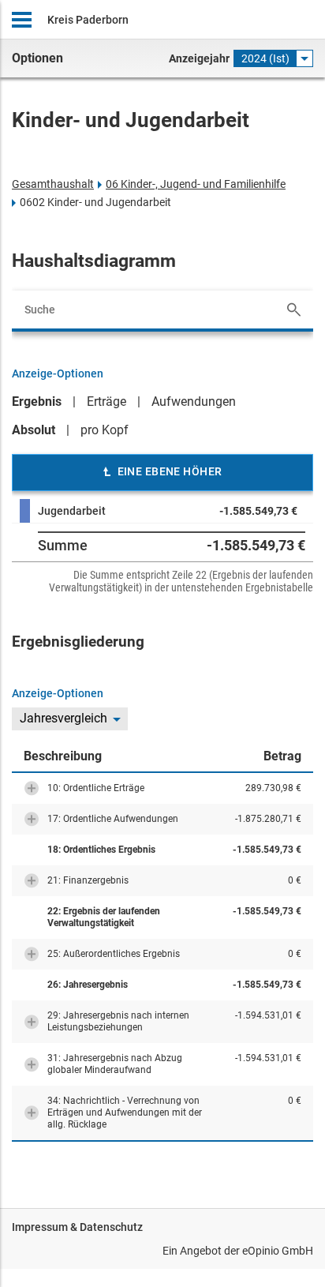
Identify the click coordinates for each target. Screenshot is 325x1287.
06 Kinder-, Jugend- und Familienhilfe (196, 184)
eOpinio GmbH (277, 1250)
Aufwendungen (193, 401)
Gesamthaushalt (53, 184)
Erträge (106, 401)
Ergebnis (37, 401)
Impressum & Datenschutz (77, 1227)
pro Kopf (104, 429)
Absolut (33, 429)
